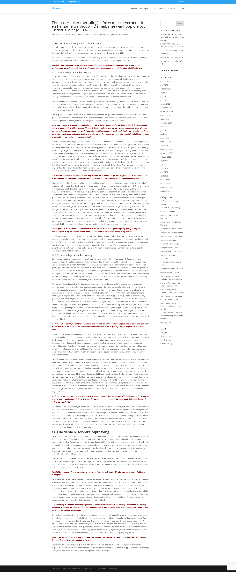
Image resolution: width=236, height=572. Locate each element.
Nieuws (134, 9)
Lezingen (144, 9)
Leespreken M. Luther (169, 247)
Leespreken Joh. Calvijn (169, 244)
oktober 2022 (165, 89)
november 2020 (166, 153)
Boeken (171, 9)
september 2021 (166, 119)
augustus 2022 (166, 92)
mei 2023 (164, 85)
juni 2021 (164, 130)
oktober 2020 (165, 157)
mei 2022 (164, 100)
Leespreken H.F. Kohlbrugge (171, 236)
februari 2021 (165, 142)
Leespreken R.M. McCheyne (171, 251)
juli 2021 (163, 126)
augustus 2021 (166, 123)
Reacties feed (165, 340)
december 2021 (166, 108)
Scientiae (59, 34)
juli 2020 (163, 164)
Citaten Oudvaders (167, 211)
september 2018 (166, 191)
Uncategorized (166, 322)
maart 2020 (165, 179)
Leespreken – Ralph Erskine (171, 228)
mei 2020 (164, 172)
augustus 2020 (166, 161)
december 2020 (166, 149)
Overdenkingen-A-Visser (169, 272)
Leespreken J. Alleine (168, 240)
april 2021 (164, 134)
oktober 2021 (165, 115)
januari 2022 (165, 104)
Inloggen (163, 332)
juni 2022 (164, 96)
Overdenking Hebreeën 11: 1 (171, 57)
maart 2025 (165, 81)
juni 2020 (164, 168)
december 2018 (166, 187)
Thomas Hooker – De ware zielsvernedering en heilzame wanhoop (171, 315)
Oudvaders (158, 9)
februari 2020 (165, 183)
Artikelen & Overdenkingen (171, 207)
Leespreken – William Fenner (171, 232)
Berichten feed (166, 336)
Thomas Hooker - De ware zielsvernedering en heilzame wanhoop (103, 34)
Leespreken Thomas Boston (171, 268)
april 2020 (164, 176)
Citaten (181, 9)
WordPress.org (166, 344)
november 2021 (166, 111)
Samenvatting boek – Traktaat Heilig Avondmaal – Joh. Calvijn (171, 306)
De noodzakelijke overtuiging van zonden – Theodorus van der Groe (172, 37)
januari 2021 (165, 145)
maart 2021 (165, 138)
